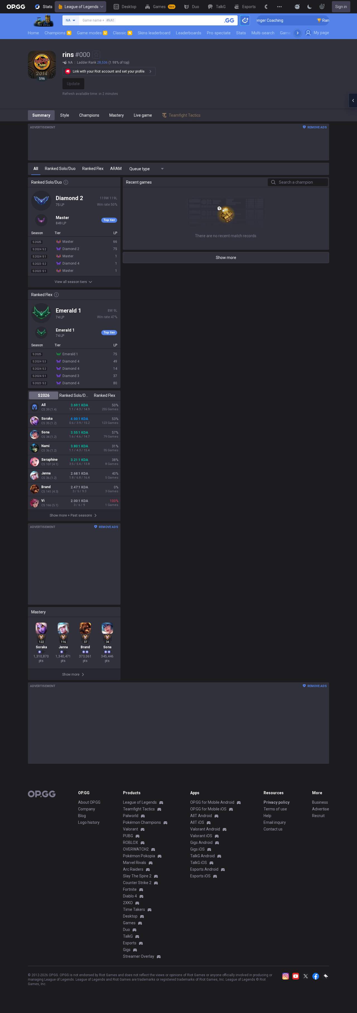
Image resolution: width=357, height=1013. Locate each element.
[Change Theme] (309, 6)
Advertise (320, 809)
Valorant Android (205, 829)
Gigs (127, 949)
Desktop (130, 916)
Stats (241, 32)
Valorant (130, 829)
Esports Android (204, 869)
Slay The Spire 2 (137, 876)
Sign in (341, 6)
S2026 (43, 395)
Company (86, 809)
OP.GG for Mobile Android (212, 802)
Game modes (91, 32)
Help (267, 815)
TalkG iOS (198, 862)
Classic (122, 32)
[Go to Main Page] (16, 6)
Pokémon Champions (142, 822)
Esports (129, 943)
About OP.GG (89, 802)
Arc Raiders (133, 869)
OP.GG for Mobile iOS (208, 809)
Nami (45, 446)
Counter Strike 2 (137, 882)
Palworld (130, 815)
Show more (226, 257)
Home (33, 32)
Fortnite (130, 889)
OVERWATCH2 (136, 849)
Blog (82, 815)
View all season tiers (71, 282)
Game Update (292, 32)
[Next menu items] (297, 33)
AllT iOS (197, 822)
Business (320, 802)
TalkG (128, 936)
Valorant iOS (201, 836)
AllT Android (201, 815)
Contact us (273, 829)
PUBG (128, 836)
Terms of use (275, 809)
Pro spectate (219, 32)
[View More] (279, 6)
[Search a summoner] (229, 20)
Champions (57, 32)
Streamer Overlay (138, 956)
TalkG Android (202, 856)
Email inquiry (275, 822)
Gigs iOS (197, 849)
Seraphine (49, 460)
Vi (42, 501)
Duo (126, 929)
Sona (45, 432)
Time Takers (134, 909)
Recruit (318, 815)
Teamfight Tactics (139, 809)
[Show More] (297, 6)
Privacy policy (277, 802)
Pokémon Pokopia (139, 856)
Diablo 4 (130, 896)
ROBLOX (130, 842)
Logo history (89, 822)
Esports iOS (200, 876)
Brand (45, 487)
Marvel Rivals (134, 862)
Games (129, 923)
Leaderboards (188, 32)
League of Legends (81, 6)
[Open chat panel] (353, 100)
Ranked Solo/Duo (74, 395)
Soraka (46, 419)
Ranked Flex (104, 395)
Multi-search (263, 32)
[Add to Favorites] (96, 55)
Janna (45, 473)
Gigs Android (201, 842)
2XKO (128, 903)
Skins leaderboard (154, 32)
